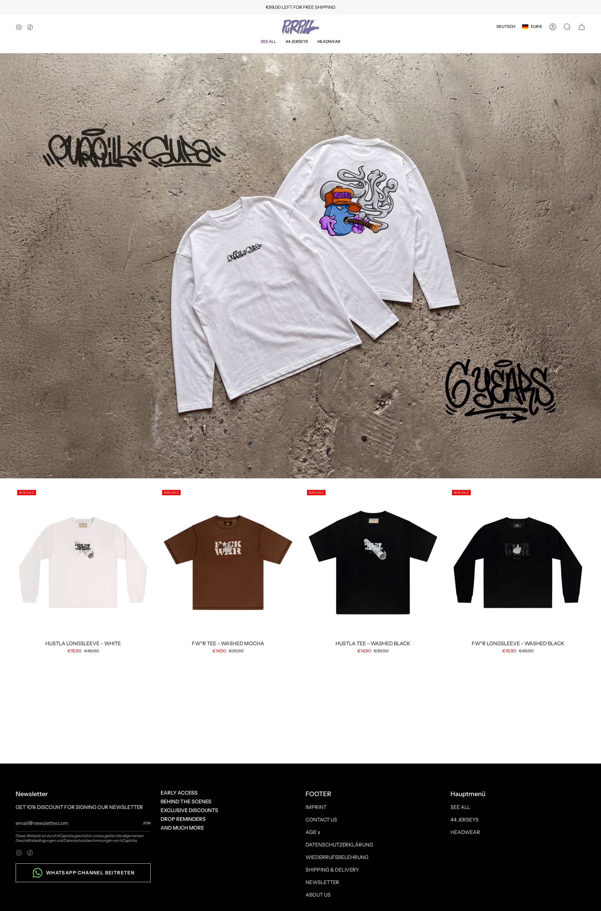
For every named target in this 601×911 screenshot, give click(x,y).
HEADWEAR (465, 832)
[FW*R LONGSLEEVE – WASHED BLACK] (517, 562)
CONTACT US (321, 819)
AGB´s (313, 832)
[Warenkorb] (581, 27)
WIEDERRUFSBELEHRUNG (337, 857)
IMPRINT (316, 807)
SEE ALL (460, 807)
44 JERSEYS (464, 819)
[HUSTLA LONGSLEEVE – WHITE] (83, 562)
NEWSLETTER (322, 882)
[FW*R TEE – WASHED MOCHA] (228, 562)
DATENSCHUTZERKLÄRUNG (339, 845)
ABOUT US (318, 895)
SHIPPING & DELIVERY (332, 870)
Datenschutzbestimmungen (88, 840)
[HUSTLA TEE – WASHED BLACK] (373, 562)
